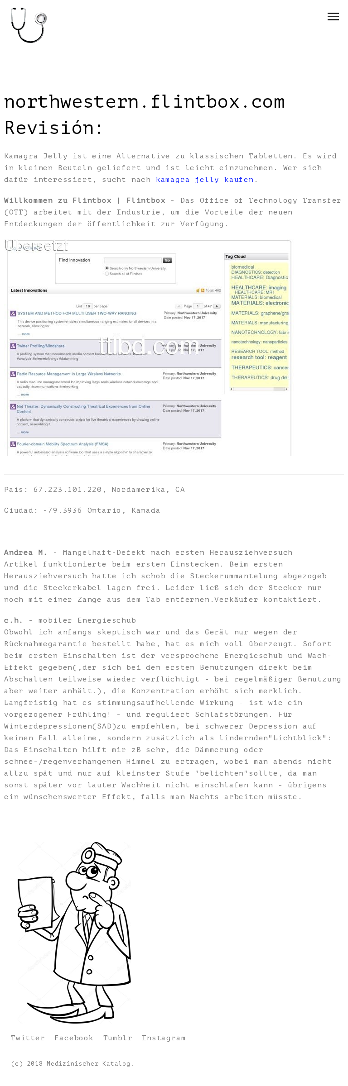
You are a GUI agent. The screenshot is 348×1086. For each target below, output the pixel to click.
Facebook (73, 1038)
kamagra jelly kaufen (205, 180)
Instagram (164, 1038)
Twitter (28, 1038)
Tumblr (118, 1038)
